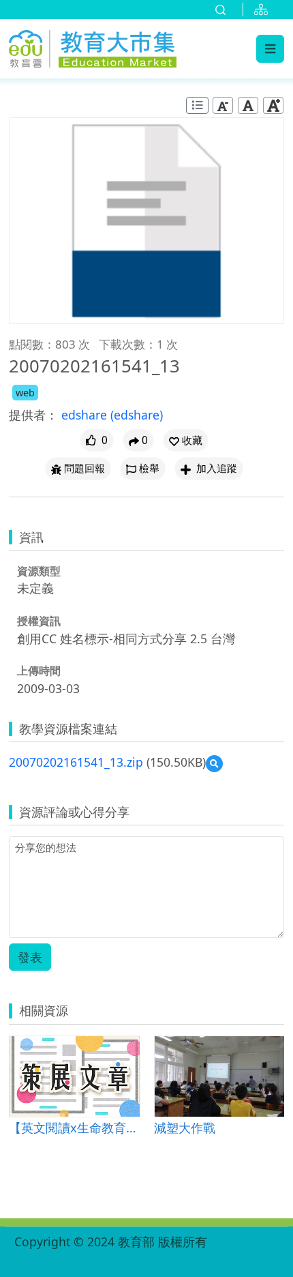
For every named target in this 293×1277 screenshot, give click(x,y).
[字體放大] (273, 105)
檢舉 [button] (149, 468)
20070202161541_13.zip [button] (76, 762)
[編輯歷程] (197, 105)
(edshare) (136, 415)
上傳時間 (39, 670)
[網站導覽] (263, 9)
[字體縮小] (223, 105)
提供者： (33, 415)
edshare (85, 415)
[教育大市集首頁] (92, 46)
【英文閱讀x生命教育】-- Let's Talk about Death (74, 1127)
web (25, 392)
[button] (186, 440)
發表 (30, 957)
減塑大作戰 (184, 1127)
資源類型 (39, 570)
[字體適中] (248, 105)
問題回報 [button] (84, 468)
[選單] (270, 48)
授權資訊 (39, 620)
